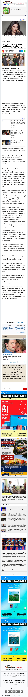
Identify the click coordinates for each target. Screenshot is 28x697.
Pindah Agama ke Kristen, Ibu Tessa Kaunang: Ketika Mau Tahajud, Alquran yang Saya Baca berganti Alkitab (14, 561)
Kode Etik (10, 680)
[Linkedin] (17, 691)
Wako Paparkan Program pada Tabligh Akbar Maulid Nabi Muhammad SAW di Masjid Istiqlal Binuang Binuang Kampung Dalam (13, 367)
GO (25, 388)
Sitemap (14, 676)
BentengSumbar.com (13, 695)
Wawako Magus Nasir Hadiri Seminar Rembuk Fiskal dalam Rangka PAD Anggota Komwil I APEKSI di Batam (14, 378)
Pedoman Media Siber (18, 680)
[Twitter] (9, 691)
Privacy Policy (16, 675)
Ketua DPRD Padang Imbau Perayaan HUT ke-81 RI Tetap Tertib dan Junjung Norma (17, 530)
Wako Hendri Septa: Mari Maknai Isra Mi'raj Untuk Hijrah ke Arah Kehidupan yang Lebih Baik (20, 330)
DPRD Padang (6, 673)
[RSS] (22, 691)
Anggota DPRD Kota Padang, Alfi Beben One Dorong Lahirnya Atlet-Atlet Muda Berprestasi (16, 509)
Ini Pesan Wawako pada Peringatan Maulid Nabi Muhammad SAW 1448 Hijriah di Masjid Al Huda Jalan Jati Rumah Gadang (13, 373)
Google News (20, 322)
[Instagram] (14, 691)
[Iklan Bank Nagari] (14, 618)
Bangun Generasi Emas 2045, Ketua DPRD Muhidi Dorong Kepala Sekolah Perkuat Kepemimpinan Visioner (14, 573)
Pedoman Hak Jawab (9, 682)
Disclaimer (9, 675)
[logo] (14, 668)
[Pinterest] (11, 691)
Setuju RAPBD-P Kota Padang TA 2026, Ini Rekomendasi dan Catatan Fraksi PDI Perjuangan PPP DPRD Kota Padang (14, 565)
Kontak (4, 675)
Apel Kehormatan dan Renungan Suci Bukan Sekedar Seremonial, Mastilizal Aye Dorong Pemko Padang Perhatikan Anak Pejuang (16, 519)
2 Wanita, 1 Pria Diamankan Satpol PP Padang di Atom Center (8, 329)
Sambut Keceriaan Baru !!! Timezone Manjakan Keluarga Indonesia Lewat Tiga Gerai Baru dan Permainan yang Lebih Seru (14, 553)
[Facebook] (6, 691)
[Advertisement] (14, 91)
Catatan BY (13, 673)
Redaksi (5, 680)
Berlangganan (20, 673)
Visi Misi (23, 675)
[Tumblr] (19, 691)
